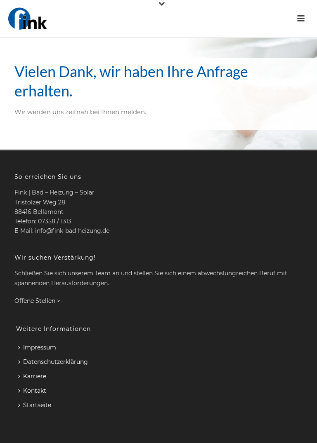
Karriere (34, 376)
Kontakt (34, 390)
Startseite (37, 405)
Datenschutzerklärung (55, 362)
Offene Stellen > (37, 301)
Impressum (39, 347)
